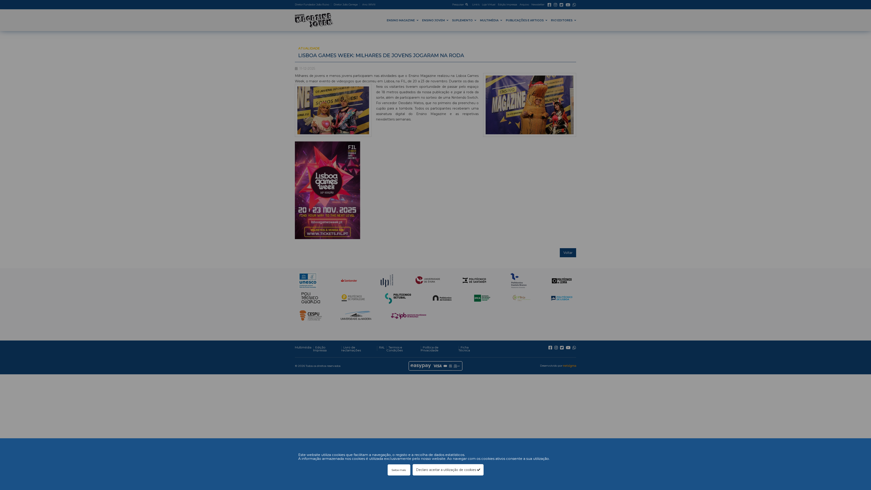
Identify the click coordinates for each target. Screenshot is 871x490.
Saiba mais (398, 470)
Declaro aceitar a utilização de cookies (446, 470)
